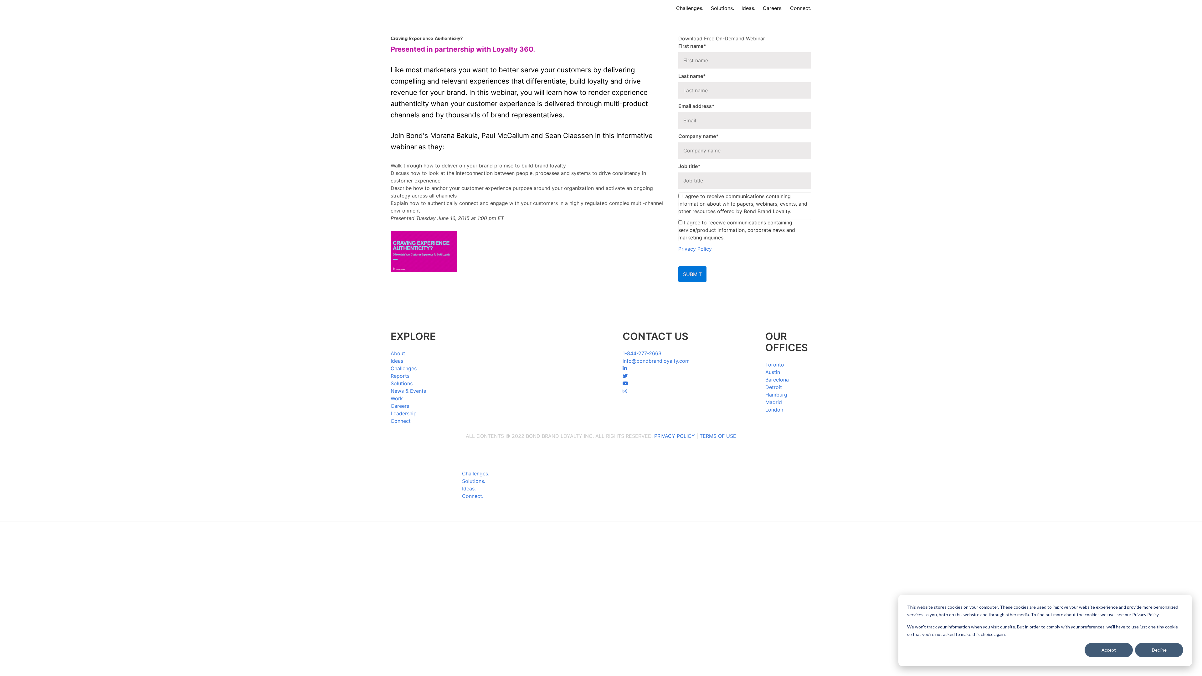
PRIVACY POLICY (674, 436)
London (774, 410)
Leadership (404, 413)
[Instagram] (625, 391)
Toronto (774, 364)
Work (397, 398)
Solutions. (722, 8)
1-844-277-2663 (642, 353)
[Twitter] (625, 376)
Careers (400, 406)
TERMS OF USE (718, 436)
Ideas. (748, 8)
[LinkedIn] (625, 368)
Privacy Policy (695, 249)
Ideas (397, 361)
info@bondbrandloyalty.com (656, 361)
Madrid (773, 402)
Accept (1109, 650)
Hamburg (776, 395)
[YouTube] (625, 383)
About (398, 353)
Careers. (773, 8)
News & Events (408, 391)
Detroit (773, 387)
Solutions (402, 383)
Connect (401, 421)
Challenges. (689, 8)
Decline (1159, 650)
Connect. (800, 8)
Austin (772, 372)
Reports (400, 376)
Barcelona (777, 379)
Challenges (404, 368)
